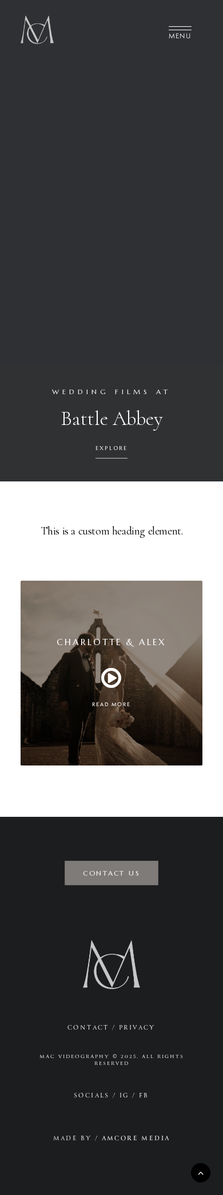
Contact (88, 1027)
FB (144, 1095)
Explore (111, 448)
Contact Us (111, 873)
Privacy (137, 1027)
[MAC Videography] (37, 29)
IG (124, 1095)
